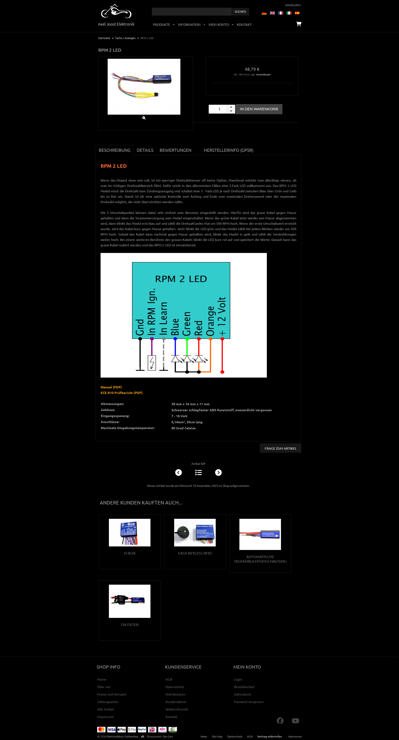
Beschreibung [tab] (115, 150)
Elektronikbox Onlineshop (122, 736)
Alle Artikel (105, 709)
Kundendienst (176, 702)
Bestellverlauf (244, 687)
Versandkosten (263, 74)
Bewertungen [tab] (175, 150)
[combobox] (191, 12)
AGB (169, 679)
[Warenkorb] (298, 24)
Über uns (104, 687)
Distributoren (175, 694)
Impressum (105, 716)
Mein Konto (219, 24)
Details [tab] (145, 150)
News (204, 736)
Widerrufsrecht (177, 709)
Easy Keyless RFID (195, 553)
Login (238, 679)
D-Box (129, 553)
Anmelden (292, 5)
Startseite (104, 38)
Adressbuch (242, 694)
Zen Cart (168, 736)
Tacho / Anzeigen (125, 38)
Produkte (161, 24)
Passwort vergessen (249, 702)
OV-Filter (129, 624)
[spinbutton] (222, 109)
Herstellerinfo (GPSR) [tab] (229, 150)
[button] (231, 107)
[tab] (198, 147)
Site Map (217, 736)
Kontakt (244, 24)
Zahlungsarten (107, 702)
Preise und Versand (111, 694)
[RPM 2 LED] (144, 115)
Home (101, 679)
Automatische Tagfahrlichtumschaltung (260, 558)
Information (189, 24)
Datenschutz (175, 687)
